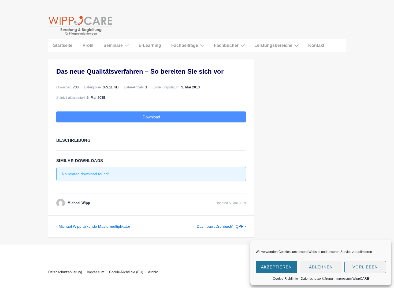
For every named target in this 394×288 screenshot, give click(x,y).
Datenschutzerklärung (317, 278)
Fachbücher (226, 45)
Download (151, 117)
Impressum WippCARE (352, 278)
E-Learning (150, 45)
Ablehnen (321, 267)
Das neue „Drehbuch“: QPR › (221, 226)
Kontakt (316, 45)
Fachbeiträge (184, 45)
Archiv (153, 272)
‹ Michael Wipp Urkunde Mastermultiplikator (93, 226)
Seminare (113, 45)
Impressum (95, 272)
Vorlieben (365, 267)
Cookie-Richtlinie (285, 278)
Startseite (62, 45)
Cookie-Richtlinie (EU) (126, 272)
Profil (88, 45)
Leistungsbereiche (273, 45)
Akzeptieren (276, 267)
